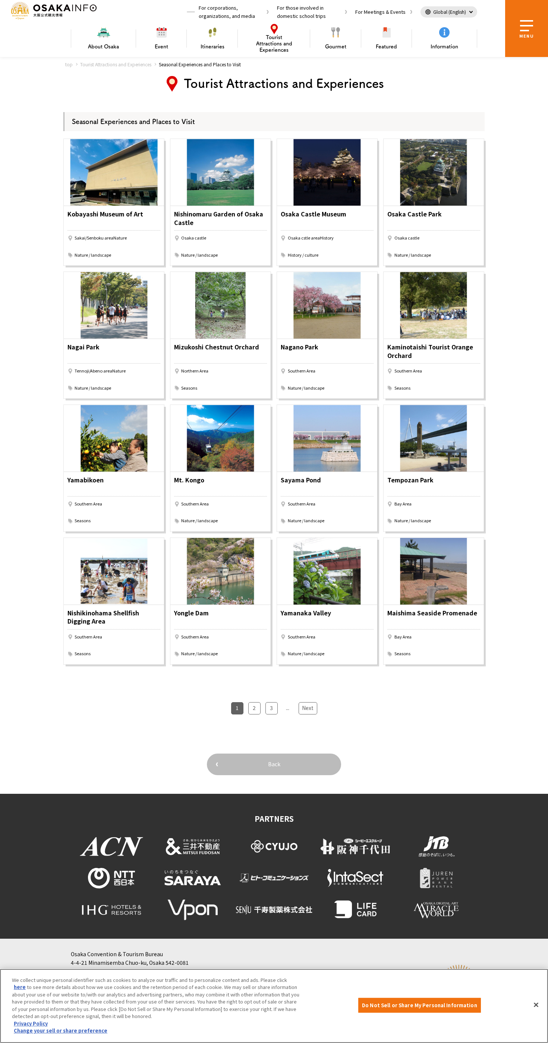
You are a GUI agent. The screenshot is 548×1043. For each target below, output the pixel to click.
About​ (103, 46)
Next (308, 707)
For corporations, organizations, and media (227, 11)
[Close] (536, 1005)
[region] (274, 1006)
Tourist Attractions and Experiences (115, 64)
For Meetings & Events (380, 11)
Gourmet (335, 46)
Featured (386, 46)
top (69, 64)
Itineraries (212, 46)
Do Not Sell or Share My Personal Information (419, 1005)
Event (161, 46)
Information (444, 46)
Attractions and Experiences (274, 44)
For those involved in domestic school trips (301, 11)
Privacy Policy (31, 1023)
